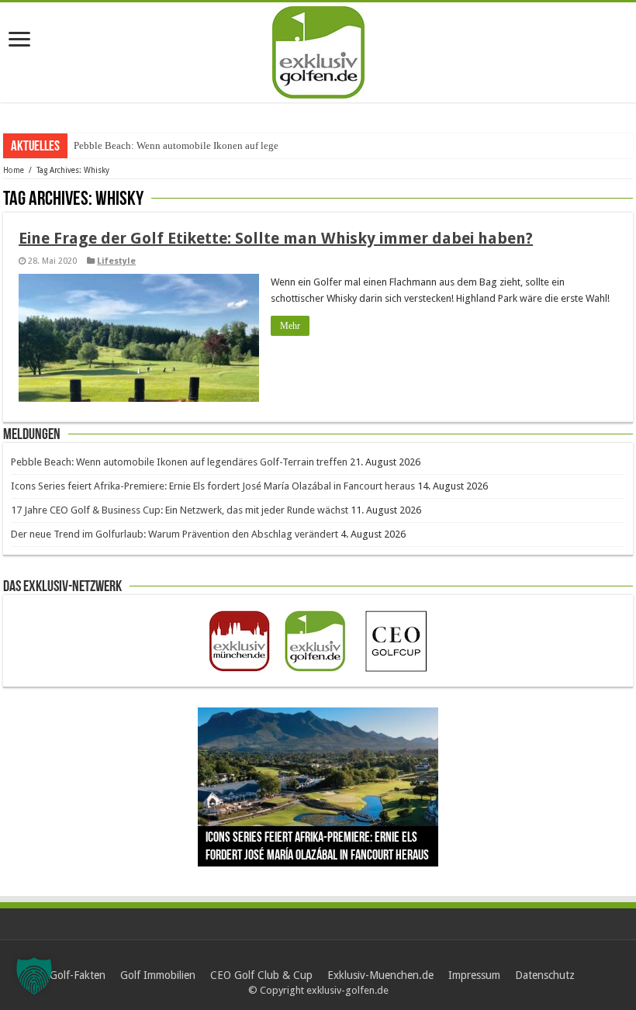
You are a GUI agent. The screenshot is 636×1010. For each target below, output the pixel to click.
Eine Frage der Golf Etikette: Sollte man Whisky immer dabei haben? (276, 238)
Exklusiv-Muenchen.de (380, 975)
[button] (34, 976)
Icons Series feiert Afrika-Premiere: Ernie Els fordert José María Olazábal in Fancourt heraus (213, 486)
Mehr (290, 325)
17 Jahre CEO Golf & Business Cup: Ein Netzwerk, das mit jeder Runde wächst (179, 510)
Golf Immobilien (157, 975)
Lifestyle (116, 261)
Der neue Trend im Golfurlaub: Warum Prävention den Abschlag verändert (174, 534)
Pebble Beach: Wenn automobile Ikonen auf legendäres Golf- (202, 145)
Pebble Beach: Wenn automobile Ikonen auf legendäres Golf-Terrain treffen (179, 462)
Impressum (474, 975)
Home (13, 170)
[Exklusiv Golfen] (318, 49)
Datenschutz (545, 975)
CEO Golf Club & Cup (261, 975)
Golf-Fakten (77, 975)
